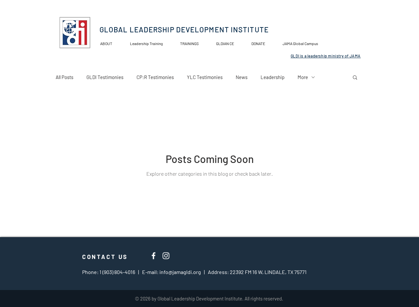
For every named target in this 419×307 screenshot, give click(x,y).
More (303, 77)
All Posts (64, 77)
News (241, 77)
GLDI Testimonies (104, 77)
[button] (228, 43)
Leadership (272, 77)
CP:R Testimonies (155, 77)
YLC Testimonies (205, 77)
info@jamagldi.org (180, 272)
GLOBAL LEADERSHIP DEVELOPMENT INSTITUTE (184, 29)
